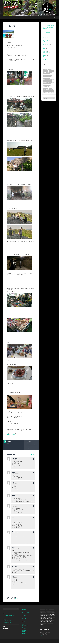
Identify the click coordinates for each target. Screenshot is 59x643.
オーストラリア (43, 611)
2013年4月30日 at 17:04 (15, 473)
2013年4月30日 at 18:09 (15, 506)
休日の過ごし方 (45, 79)
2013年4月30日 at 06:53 (15, 459)
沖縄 (32, 444)
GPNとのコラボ (24, 611)
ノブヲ (13, 482)
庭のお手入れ (45, 51)
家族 (53, 82)
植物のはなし (45, 56)
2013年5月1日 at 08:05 (15, 518)
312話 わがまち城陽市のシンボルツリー (10, 615)
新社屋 (49, 85)
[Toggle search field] (54, 17)
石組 (51, 89)
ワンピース (50, 76)
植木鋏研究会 (45, 55)
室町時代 (49, 82)
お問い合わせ (31, 17)
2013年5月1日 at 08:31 (15, 548)
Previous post (29, 446)
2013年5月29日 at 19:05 (15, 577)
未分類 (23, 627)
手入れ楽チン (45, 85)
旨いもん (44, 86)
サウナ (41, 612)
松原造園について (11, 17)
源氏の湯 (47, 89)
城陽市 (54, 615)
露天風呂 (52, 92)
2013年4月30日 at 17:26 (15, 483)
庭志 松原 (13, 472)
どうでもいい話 (51, 609)
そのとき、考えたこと (46, 44)
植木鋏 (52, 620)
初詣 (50, 79)
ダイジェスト (45, 45)
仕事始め (53, 614)
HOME (5, 17)
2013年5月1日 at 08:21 (15, 532)
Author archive (8, 443)
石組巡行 (44, 58)
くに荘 (50, 69)
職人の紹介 (25, 17)
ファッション (45, 75)
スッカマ (45, 612)
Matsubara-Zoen (45, 69)
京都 (50, 614)
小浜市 (54, 617)
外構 (41, 617)
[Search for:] (49, 98)
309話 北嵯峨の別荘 (46, 32)
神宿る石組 (42, 623)
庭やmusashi (14, 566)
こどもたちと (24, 615)
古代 (53, 79)
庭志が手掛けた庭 (18, 17)
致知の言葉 (45, 59)
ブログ (28, 442)
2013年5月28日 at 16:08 (15, 567)
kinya (13, 505)
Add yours (33, 454)
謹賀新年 (44, 29)
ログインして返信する (33, 459)
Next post (28, 448)
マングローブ (45, 76)
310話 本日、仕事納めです (47, 31)
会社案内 (44, 48)
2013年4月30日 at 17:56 (15, 496)
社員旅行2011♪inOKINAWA (11, 434)
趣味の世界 (45, 92)
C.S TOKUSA (45, 37)
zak (13, 517)
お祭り (44, 41)
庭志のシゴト (42, 618)
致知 (45, 623)
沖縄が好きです (13, 26)
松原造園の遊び (29, 444)
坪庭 (51, 615)
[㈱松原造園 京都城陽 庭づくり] (29, 8)
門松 (49, 92)
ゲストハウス (49, 72)
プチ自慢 (49, 75)
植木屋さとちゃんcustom (16, 458)
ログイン (16, 598)
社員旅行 (34, 444)
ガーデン (44, 72)
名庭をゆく (24, 622)
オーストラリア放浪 (46, 40)
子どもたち (45, 82)
